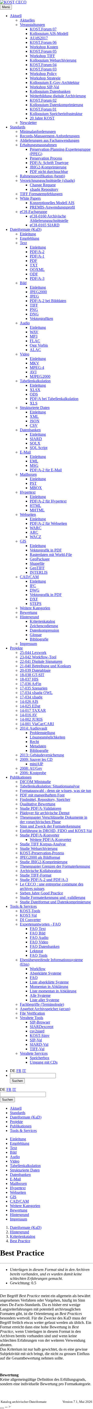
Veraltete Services (34, 1053)
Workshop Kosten (44, 47)
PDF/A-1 (37, 256)
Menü (6, 7)
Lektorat (36, 951)
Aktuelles (27, 20)
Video (24, 354)
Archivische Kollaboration (40, 871)
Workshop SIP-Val (44, 87)
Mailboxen (28, 474)
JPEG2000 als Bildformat (40, 857)
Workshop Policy (43, 74)
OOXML (37, 269)
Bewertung (28, 612)
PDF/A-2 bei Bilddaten (48, 301)
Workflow (38, 969)
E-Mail (25, 452)
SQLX (35, 443)
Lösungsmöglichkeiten (47, 737)
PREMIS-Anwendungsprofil (52, 207)
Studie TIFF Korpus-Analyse (43, 844)
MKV (34, 363)
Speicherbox (39, 1058)
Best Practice (20, 1241)
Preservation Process (46, 158)
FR (18, 1071)
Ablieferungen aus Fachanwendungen (49, 140)
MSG (34, 465)
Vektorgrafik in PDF (46, 550)
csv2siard (37, 1031)
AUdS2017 (39, 38)
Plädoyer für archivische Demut (44, 813)
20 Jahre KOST (42, 118)
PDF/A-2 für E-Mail (46, 470)
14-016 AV (28, 715)
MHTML (37, 510)
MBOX (36, 488)
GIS (23, 541)
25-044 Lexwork (33, 652)
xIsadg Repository (44, 189)
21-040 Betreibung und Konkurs (45, 666)
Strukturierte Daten (35, 408)
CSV (34, 425)
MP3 (33, 336)
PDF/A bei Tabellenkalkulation (54, 399)
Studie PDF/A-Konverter (39, 835)
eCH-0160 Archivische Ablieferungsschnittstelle (49, 218)
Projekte (16, 648)
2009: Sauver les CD (36, 759)
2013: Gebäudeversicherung (42, 755)
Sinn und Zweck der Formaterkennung (50, 826)
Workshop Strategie (45, 78)
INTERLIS (39, 572)
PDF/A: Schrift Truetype (49, 163)
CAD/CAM (29, 577)
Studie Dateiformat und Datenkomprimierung (55, 902)
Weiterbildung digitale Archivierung (58, 96)
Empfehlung (29, 238)
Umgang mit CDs (44, 1062)
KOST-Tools (30, 911)
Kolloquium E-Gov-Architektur (54, 82)
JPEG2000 (38, 292)
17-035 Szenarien (33, 688)
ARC (34, 532)
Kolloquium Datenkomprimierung (56, 105)
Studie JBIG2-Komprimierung (43, 862)
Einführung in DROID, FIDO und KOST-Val (56, 831)
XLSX (35, 390)
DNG (34, 314)
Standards (17, 127)
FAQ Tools (38, 955)
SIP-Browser (40, 1022)
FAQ (34, 978)
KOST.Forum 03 (43, 69)
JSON (34, 421)
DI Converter (30, 920)
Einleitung (28, 234)
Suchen (17, 1081)
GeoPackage (40, 559)
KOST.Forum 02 (43, 100)
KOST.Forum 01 (43, 109)
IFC (33, 586)
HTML (35, 505)
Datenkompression (44, 630)
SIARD (36, 439)
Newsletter (28, 122)
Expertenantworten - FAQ (40, 924)
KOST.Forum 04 (43, 65)
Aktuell (16, 16)
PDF (33, 261)
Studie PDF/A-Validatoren (40, 808)
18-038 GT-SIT (32, 675)
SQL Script (38, 448)
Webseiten (28, 514)
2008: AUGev (31, 768)
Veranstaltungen (32, 25)
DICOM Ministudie (35, 782)
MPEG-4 (37, 367)
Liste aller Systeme (44, 1000)
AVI (33, 372)
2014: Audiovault (33, 728)
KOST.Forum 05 (43, 51)
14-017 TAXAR (33, 710)
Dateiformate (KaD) (25, 229)
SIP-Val (36, 1040)
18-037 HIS (29, 679)
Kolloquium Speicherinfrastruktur (56, 114)
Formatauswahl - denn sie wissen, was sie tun (55, 790)
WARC (35, 528)
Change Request (43, 185)
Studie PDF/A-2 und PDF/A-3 (44, 880)
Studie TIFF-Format (35, 875)
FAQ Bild (37, 933)
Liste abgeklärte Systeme (49, 982)
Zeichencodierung (44, 626)
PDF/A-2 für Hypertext (48, 501)
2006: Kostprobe (33, 773)
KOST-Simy (40, 1035)
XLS (33, 403)
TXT (34, 265)
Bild (23, 283)
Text (23, 243)
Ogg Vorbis (39, 345)
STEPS (35, 603)
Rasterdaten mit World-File (51, 554)
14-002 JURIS (31, 719)
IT (24, 1071)
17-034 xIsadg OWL (36, 693)
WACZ (35, 537)
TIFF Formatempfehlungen (41, 194)
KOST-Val (28, 915)
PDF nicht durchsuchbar (49, 171)
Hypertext (27, 492)
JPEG (34, 296)
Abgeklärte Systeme (45, 973)
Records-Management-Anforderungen (50, 136)
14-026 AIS (29, 701)
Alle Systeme (40, 995)
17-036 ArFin (30, 684)
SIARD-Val (39, 1044)
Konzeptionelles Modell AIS (52, 203)
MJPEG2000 (40, 376)
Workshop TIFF (42, 56)
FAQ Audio (39, 937)
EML (34, 461)
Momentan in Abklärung (49, 986)
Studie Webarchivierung (39, 848)
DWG (34, 590)
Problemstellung (42, 733)
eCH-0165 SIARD (45, 225)
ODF (34, 274)
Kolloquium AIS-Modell (49, 33)
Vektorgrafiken (41, 318)
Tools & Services (23, 906)
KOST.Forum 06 (43, 42)
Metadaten (38, 746)
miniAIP (36, 764)
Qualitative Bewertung (37, 804)
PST (33, 483)
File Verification (32, 1013)
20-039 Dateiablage (35, 670)
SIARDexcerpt (41, 1027)
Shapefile (37, 563)
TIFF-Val (37, 1049)
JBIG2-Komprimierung (48, 167)
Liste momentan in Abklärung (53, 991)
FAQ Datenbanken (45, 946)
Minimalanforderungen (38, 131)
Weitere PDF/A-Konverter (50, 839)
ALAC (35, 350)
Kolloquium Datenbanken (50, 91)
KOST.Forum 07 (43, 29)
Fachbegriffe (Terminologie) (42, 1004)
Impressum (28, 644)
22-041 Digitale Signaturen (41, 661)
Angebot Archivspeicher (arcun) (45, 1009)
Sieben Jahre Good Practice (41, 893)
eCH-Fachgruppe (33, 212)
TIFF (34, 305)
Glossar (36, 635)
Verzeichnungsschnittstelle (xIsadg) (47, 180)
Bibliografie (39, 639)
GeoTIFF (37, 568)
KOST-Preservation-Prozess (42, 853)
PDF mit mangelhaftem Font (42, 795)
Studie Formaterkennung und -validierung (52, 897)
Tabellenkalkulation (35, 381)
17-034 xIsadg (31, 697)
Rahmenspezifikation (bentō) (42, 176)
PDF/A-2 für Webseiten (48, 523)
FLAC (35, 341)
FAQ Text (38, 929)
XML (34, 416)
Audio (25, 323)
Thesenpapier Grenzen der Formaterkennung (55, 866)
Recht (34, 742)
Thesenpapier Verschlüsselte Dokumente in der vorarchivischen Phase (53, 819)
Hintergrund (29, 617)
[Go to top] (2, 1408)
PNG (34, 310)
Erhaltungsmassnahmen (38, 145)
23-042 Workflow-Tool (38, 657)
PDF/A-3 (37, 278)
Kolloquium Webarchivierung (53, 60)
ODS (34, 394)
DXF (34, 599)
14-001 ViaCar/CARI (37, 724)
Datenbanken (30, 430)
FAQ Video (39, 942)
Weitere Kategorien (35, 608)
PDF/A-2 (37, 252)
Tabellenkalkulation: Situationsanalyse (50, 786)
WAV (34, 332)
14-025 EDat (30, 706)
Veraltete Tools (31, 1018)
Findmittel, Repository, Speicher (45, 799)
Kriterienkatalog (42, 621)
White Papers (30, 198)
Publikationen (20, 777)
